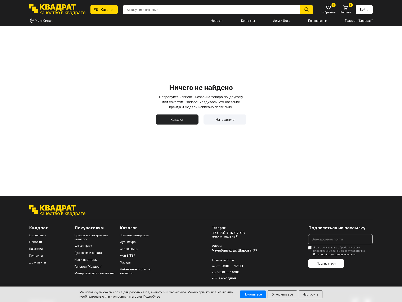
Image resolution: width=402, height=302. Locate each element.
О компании (37, 235)
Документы (37, 262)
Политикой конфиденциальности (334, 254)
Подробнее (151, 296)
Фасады (125, 262)
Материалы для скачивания (95, 273)
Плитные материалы (134, 235)
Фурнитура (128, 242)
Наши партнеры (86, 259)
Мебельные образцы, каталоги (135, 271)
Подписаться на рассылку (337, 227)
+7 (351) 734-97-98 (228, 233)
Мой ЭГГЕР (127, 255)
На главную (224, 119)
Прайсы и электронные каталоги (91, 237)
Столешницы (129, 249)
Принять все (253, 294)
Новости (217, 20)
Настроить (310, 294)
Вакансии (36, 249)
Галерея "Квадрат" (359, 20)
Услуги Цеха (281, 20)
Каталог (177, 119)
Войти (364, 9)
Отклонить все (282, 294)
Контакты (248, 20)
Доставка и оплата (88, 252)
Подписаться (326, 263)
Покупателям (317, 20)
